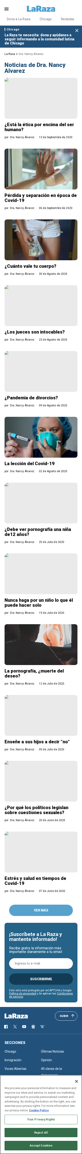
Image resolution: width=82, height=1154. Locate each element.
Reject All (41, 1132)
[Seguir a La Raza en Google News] (33, 1026)
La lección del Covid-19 (30, 463)
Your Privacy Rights (41, 1119)
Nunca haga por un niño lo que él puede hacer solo (39, 602)
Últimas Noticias (52, 1051)
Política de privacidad (22, 993)
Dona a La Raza (19, 19)
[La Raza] (41, 9)
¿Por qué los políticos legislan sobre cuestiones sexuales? (36, 810)
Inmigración (13, 1060)
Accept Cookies (41, 1145)
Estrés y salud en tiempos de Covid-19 (35, 881)
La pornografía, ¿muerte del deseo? (34, 673)
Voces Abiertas (15, 1069)
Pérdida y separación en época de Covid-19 (41, 198)
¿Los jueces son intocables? (35, 332)
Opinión (46, 1060)
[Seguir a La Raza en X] (15, 1026)
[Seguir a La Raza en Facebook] (5, 1026)
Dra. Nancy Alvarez (31, 54)
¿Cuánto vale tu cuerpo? (30, 266)
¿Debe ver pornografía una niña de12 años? (38, 532)
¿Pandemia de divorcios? (31, 397)
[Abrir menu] (6, 9)
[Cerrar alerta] (77, 31)
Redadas (67, 19)
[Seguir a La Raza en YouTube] (24, 1026)
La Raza (10, 54)
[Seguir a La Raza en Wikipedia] (42, 1026)
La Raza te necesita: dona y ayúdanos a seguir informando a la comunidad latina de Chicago (39, 39)
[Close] (77, 1081)
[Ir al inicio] (23, 1016)
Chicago (46, 19)
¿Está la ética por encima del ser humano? (39, 127)
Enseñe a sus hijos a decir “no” (37, 741)
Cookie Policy (39, 1110)
